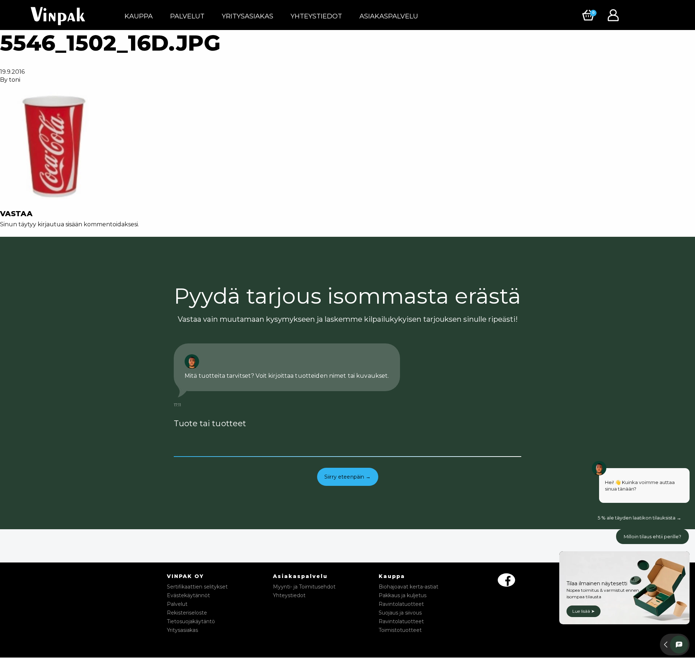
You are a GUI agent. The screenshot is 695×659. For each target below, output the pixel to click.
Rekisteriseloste (187, 612)
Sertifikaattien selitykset (197, 586)
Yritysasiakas (247, 16)
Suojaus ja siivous (400, 612)
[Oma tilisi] (615, 14)
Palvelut (187, 16)
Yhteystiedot (316, 16)
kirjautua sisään (60, 224)
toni (14, 79)
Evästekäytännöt (188, 595)
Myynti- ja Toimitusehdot (304, 586)
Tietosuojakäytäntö (191, 621)
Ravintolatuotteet (401, 604)
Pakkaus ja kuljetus (402, 595)
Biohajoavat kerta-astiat (408, 586)
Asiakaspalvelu (388, 16)
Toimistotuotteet (400, 630)
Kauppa (139, 16)
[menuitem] (138, 16)
